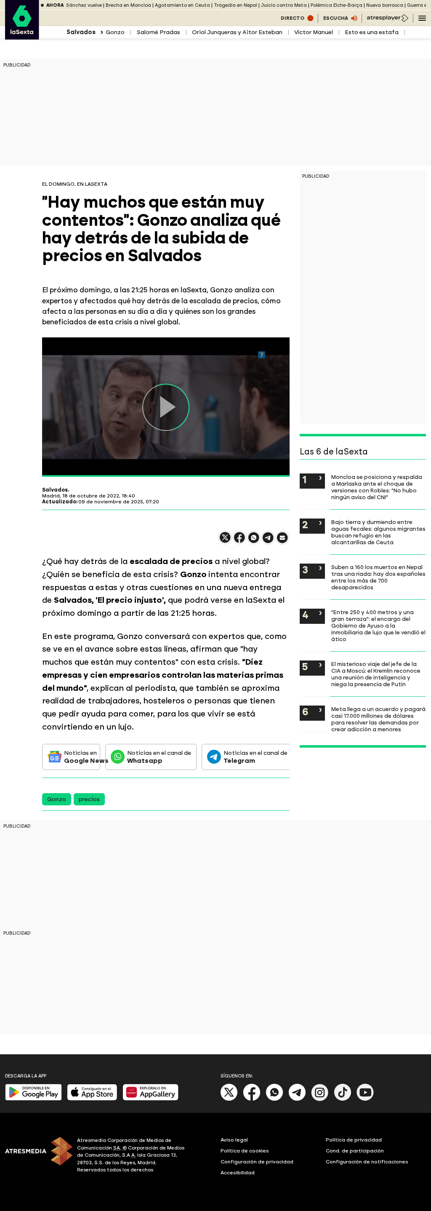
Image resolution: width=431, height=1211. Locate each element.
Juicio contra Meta (284, 5)
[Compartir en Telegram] (268, 541)
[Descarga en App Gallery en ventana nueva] (150, 1098)
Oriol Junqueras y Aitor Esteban (237, 32)
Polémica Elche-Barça (336, 5)
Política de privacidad (354, 1140)
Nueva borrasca (384, 5)
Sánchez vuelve (84, 5)
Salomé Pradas (158, 32)
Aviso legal (234, 1140)
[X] (225, 541)
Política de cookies (245, 1151)
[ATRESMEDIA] (36, 1156)
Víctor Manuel (313, 32)
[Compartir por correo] (282, 541)
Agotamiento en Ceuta (182, 5)
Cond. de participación (355, 1151)
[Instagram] (320, 1099)
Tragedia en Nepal (235, 5)
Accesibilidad (238, 1173)
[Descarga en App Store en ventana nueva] (92, 1098)
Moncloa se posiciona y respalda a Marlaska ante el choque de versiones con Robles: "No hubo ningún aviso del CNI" (376, 486)
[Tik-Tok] (342, 1099)
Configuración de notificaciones (367, 1162)
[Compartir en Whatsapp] (254, 541)
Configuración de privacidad (257, 1162)
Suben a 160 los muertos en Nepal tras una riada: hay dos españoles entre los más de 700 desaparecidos (378, 577)
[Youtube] (365, 1099)
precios (89, 799)
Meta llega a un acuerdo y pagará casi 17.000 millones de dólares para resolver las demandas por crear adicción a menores (378, 719)
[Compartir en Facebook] (239, 541)
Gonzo (115, 32)
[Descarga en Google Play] (33, 1098)
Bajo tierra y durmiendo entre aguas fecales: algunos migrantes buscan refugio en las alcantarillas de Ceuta (378, 532)
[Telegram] (297, 1099)
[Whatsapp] (274, 1099)
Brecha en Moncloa (128, 5)
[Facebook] (252, 1099)
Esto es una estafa (372, 32)
